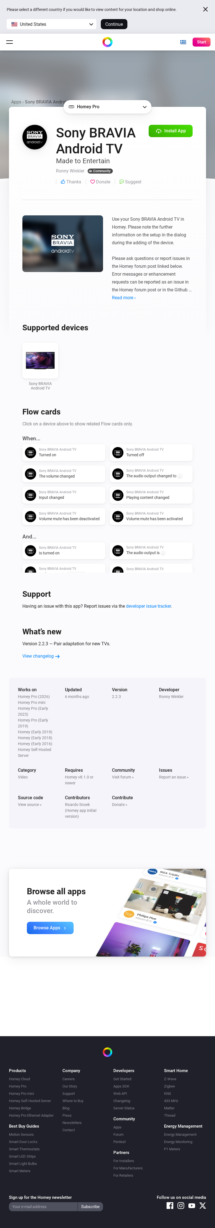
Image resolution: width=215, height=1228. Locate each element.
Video (23, 777)
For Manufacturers (128, 1168)
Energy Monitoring (178, 1142)
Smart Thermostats (24, 1149)
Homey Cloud (19, 1079)
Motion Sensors (21, 1134)
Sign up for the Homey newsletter (40, 1197)
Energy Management (180, 1134)
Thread (169, 1115)
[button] (51, 24)
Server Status (124, 1108)
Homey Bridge (20, 1108)
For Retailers (123, 1175)
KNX (167, 1093)
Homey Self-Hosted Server (30, 1101)
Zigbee (169, 1086)
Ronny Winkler (171, 696)
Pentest (119, 1142)
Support (68, 1093)
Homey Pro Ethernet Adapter (31, 1115)
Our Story (69, 1086)
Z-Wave (170, 1079)
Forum (118, 1134)
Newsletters (72, 1123)
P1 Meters (172, 1149)
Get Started (122, 1079)
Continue (114, 24)
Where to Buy (72, 1101)
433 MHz (171, 1101)
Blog (65, 1108)
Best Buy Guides (24, 1126)
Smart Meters (20, 1171)
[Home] (107, 42)
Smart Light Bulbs (23, 1164)
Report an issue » (174, 777)
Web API (120, 1093)
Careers (68, 1079)
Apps (16, 102)
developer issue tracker (148, 606)
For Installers (123, 1161)
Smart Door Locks (23, 1142)
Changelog (121, 1101)
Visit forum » (123, 777)
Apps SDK (121, 1086)
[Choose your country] (183, 42)
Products (17, 1070)
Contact (68, 1130)
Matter (169, 1108)
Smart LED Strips (22, 1156)
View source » (30, 804)
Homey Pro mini (21, 1093)
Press (67, 1115)
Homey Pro (17, 1086)
